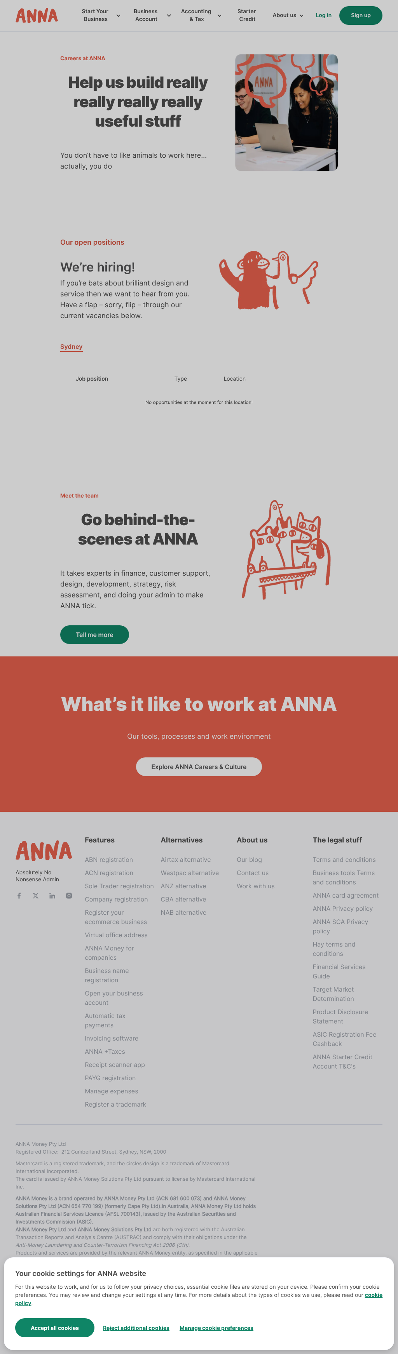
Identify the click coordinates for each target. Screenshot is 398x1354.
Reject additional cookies (136, 1327)
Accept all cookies (55, 1327)
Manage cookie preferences (216, 1327)
